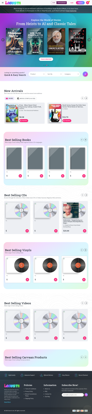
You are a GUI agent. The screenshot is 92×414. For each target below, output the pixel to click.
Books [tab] (11, 98)
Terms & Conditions (30, 389)
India (53, 2)
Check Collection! (46, 59)
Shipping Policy (29, 398)
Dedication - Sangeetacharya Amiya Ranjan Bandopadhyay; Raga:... (73, 221)
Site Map (47, 396)
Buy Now (23, 121)
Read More (7, 402)
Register (80, 2)
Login (71, 2)
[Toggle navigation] (3, 3)
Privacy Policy (29, 391)
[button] (43, 65)
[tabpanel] (46, 113)
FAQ (46, 391)
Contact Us (48, 394)
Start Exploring (71, 11)
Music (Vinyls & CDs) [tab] (27, 98)
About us (47, 389)
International (62, 2)
